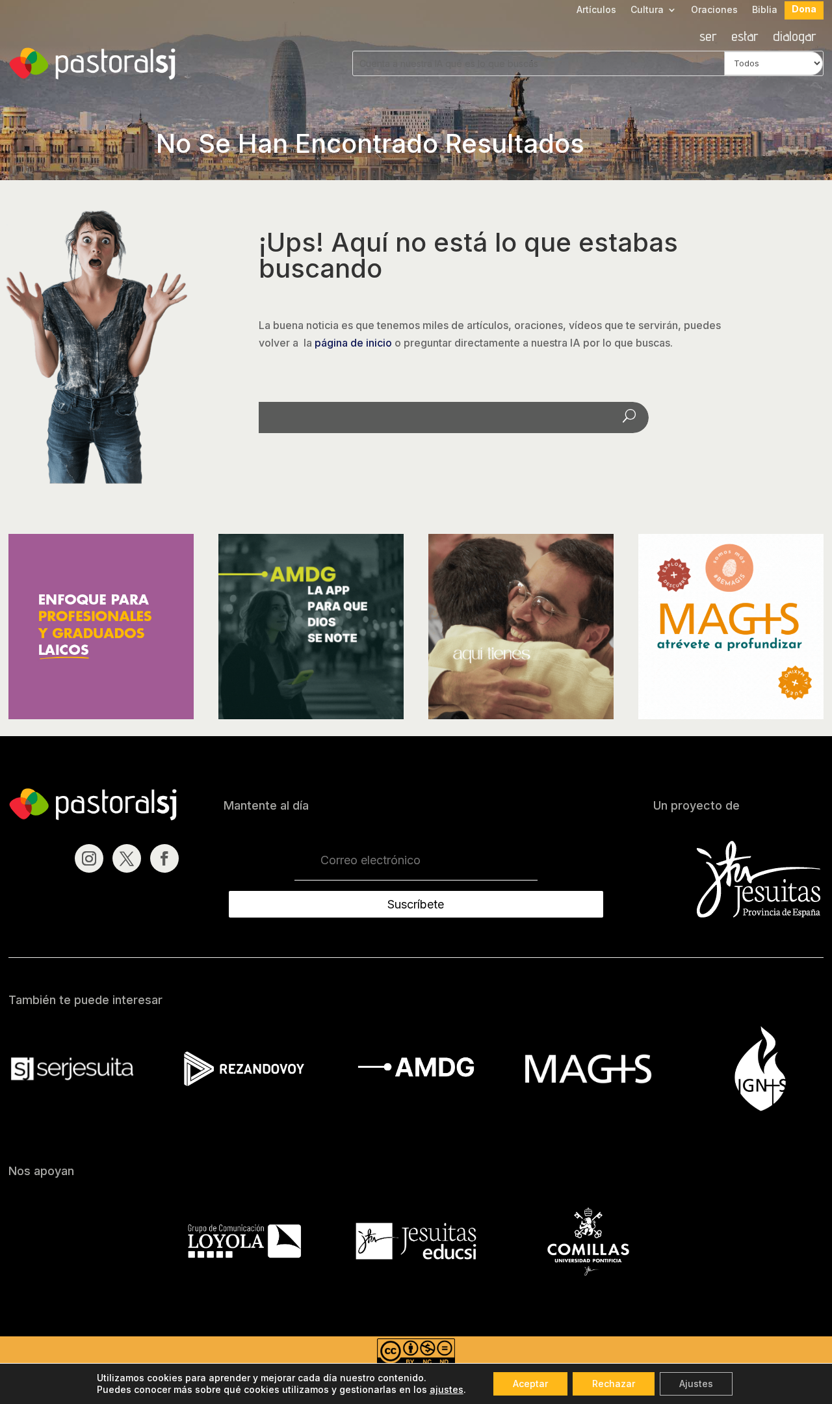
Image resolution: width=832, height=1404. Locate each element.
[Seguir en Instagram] (89, 858)
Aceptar (530, 1383)
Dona (804, 9)
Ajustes (696, 1383)
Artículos (596, 10)
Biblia (764, 10)
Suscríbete (415, 904)
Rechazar (613, 1383)
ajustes (446, 1389)
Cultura (647, 10)
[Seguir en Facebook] (164, 858)
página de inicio (353, 342)
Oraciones (714, 10)
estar (745, 37)
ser (708, 37)
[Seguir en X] (126, 858)
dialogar (794, 37)
